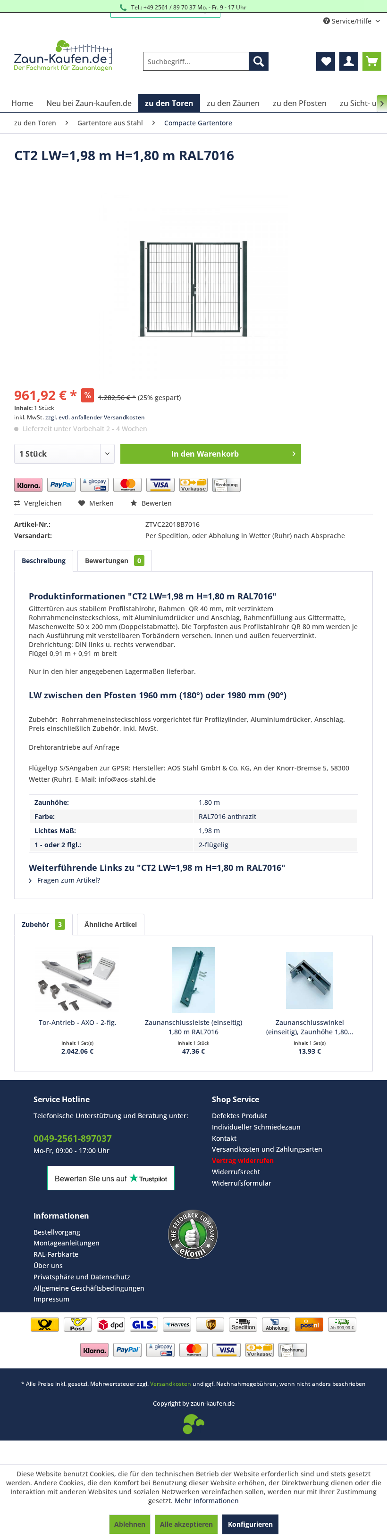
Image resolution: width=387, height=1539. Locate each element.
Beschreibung (44, 560)
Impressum (51, 1298)
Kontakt (224, 1138)
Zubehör (42, 924)
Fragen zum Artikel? (67, 880)
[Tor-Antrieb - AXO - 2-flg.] (77, 980)
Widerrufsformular (241, 1183)
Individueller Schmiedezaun (256, 1126)
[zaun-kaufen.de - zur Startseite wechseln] (63, 56)
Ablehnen (129, 1524)
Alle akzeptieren (186, 1524)
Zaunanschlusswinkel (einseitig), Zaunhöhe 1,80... (309, 1027)
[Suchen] (259, 61)
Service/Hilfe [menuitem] (351, 20)
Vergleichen (42, 503)
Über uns (48, 1265)
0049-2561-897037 (73, 1138)
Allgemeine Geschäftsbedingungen (89, 1288)
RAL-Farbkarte (56, 1254)
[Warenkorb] (371, 61)
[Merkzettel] (325, 61)
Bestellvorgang (57, 1232)
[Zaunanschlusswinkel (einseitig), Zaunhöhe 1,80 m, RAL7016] (310, 980)
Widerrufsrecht (236, 1171)
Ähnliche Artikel (110, 924)
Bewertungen (113, 560)
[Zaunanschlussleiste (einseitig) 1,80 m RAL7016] (193, 980)
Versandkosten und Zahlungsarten (267, 1149)
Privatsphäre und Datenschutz (82, 1276)
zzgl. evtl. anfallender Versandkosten (95, 417)
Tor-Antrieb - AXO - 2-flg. (78, 1022)
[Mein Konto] (348, 61)
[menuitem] (206, 61)
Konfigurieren (250, 1524)
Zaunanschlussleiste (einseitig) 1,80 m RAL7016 (193, 1027)
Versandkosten (170, 1384)
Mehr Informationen (207, 1500)
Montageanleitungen (67, 1242)
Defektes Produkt (239, 1115)
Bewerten (156, 503)
